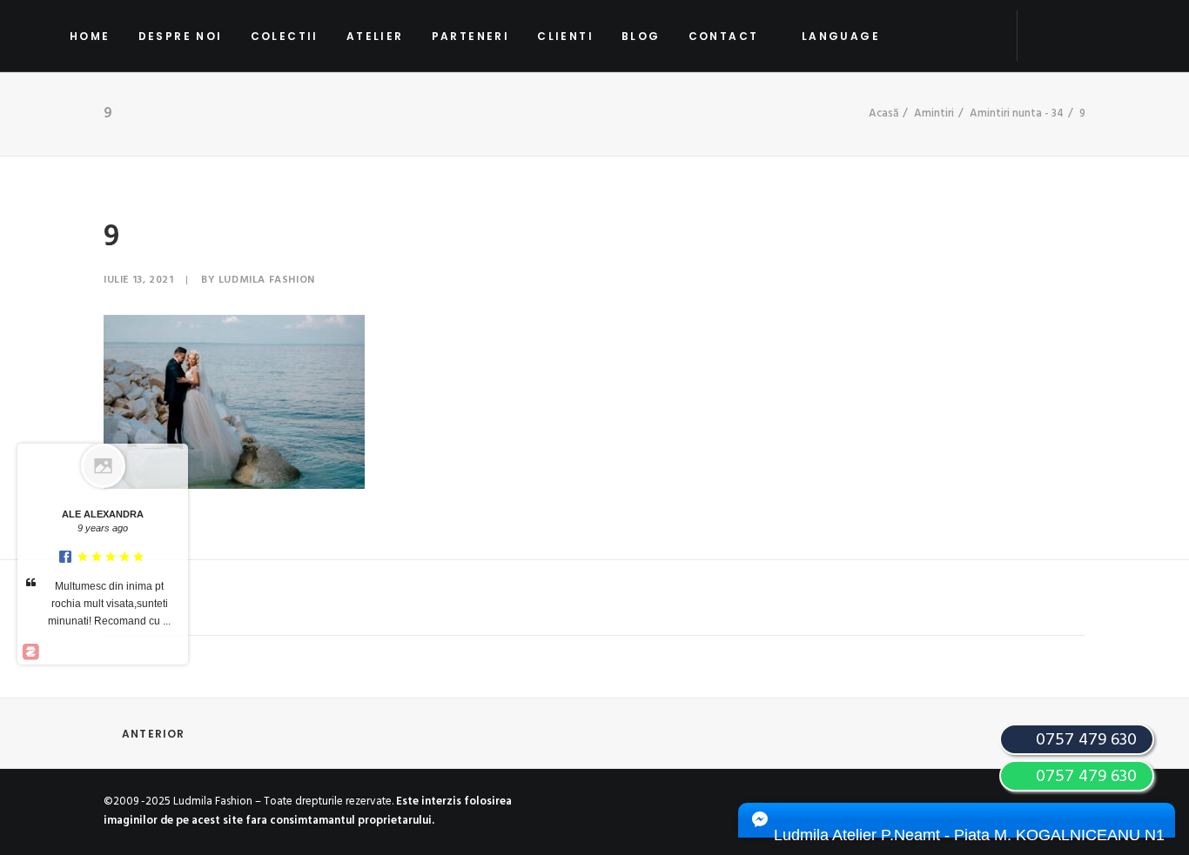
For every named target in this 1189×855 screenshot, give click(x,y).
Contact (724, 36)
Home (90, 36)
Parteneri (471, 36)
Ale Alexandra (103, 514)
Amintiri (934, 113)
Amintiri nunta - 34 (1017, 113)
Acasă (883, 113)
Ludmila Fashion (266, 280)
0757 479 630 (1084, 777)
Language (841, 36)
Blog (641, 36)
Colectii (285, 36)
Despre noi (180, 36)
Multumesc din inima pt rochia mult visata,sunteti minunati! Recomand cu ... (109, 603)
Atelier (375, 36)
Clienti (565, 36)
